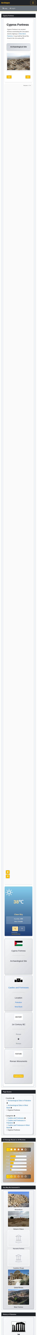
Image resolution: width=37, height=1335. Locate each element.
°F (22, 929)
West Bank (22, 34)
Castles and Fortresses (18, 988)
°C (15, 929)
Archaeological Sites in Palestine (19, 1100)
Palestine (10, 36)
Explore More (18, 1076)
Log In (13, 8)
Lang (5, 8)
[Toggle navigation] (33, 3)
